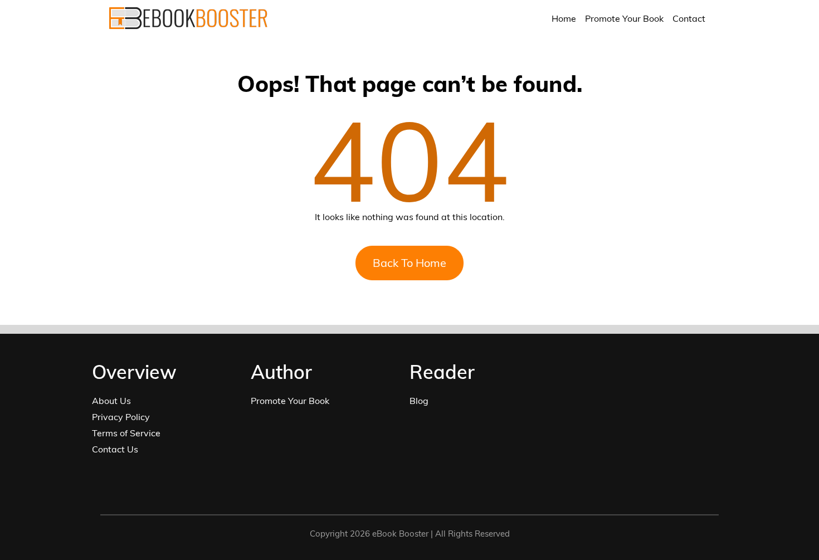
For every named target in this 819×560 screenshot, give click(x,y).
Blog (419, 400)
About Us (111, 400)
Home (564, 18)
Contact (688, 18)
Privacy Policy (121, 416)
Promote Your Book (624, 18)
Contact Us (115, 449)
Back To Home (409, 263)
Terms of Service (126, 433)
